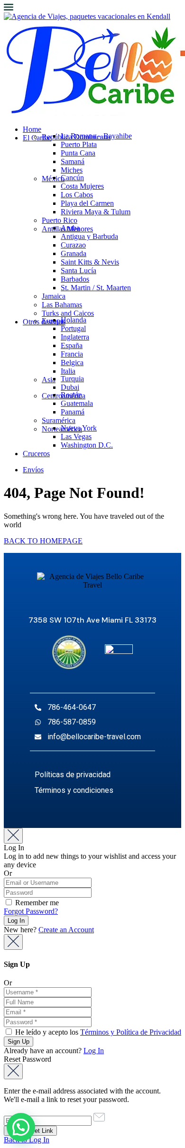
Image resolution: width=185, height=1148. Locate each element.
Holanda (73, 320)
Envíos (33, 470)
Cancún (72, 178)
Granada (73, 253)
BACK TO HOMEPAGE (43, 541)
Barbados (75, 279)
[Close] (13, 836)
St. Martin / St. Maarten (96, 288)
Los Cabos (77, 195)
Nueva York (79, 428)
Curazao (73, 245)
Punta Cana (78, 153)
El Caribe (37, 138)
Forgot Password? (31, 911)
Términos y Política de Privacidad (130, 1032)
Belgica (72, 362)
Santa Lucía (78, 270)
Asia (49, 380)
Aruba (70, 228)
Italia (68, 371)
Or (8, 873)
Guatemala (77, 403)
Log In (93, 1051)
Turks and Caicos (68, 313)
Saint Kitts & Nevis (90, 262)
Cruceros (36, 454)
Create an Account (66, 930)
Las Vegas (76, 436)
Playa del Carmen (87, 203)
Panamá (72, 412)
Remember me (36, 903)
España (72, 345)
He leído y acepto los (97, 1032)
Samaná (72, 161)
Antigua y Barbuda (89, 236)
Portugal (73, 328)
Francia (72, 354)
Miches (72, 170)
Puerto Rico (59, 220)
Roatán (71, 395)
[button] (21, 1127)
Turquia (72, 379)
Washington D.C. (87, 445)
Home (32, 129)
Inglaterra (75, 337)
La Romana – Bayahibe (96, 136)
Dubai (70, 387)
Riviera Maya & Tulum (95, 212)
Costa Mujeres (82, 186)
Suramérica (58, 420)
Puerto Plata (79, 144)
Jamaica (53, 296)
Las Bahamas (62, 305)
